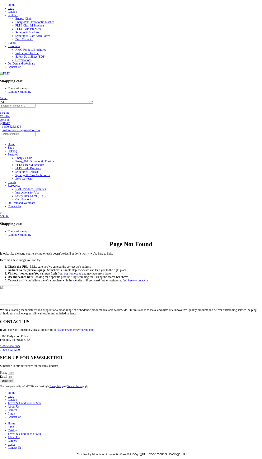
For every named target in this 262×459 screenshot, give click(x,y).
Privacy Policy (56, 386)
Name (4, 372)
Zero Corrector (24, 39)
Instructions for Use (27, 53)
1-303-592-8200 (10, 349)
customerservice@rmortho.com (21, 130)
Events (12, 42)
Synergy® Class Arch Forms (32, 35)
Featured (13, 15)
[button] (3, 98)
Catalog (12, 11)
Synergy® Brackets (27, 32)
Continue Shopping (19, 91)
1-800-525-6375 (10, 346)
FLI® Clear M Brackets (29, 25)
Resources (14, 46)
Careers (12, 410)
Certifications (23, 60)
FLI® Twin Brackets (28, 29)
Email (4, 376)
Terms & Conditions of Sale (24, 403)
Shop (11, 8)
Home (11, 4)
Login (11, 413)
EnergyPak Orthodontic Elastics (34, 22)
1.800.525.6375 (11, 126)
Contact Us (14, 67)
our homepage (72, 273)
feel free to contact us (135, 280)
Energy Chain (23, 18)
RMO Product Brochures (30, 49)
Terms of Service (74, 386)
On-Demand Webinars (21, 63)
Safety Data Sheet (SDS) (30, 56)
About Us (14, 406)
